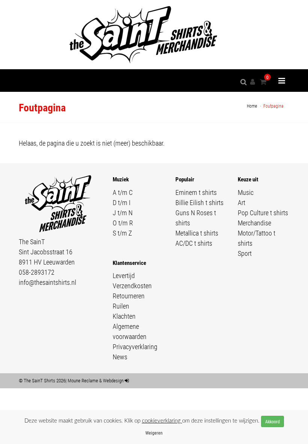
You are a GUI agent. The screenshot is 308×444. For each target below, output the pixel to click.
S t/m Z (122, 232)
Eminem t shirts (196, 192)
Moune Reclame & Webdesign (96, 380)
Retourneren (129, 295)
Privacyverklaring (135, 346)
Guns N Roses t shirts (195, 217)
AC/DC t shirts (193, 243)
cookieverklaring (162, 421)
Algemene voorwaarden (129, 331)
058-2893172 (36, 272)
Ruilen (121, 305)
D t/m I (121, 202)
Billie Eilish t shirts (199, 202)
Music (246, 192)
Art (241, 202)
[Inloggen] (254, 82)
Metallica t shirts (196, 232)
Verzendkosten (132, 285)
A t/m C (123, 192)
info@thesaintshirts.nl (47, 282)
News (120, 356)
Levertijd (124, 275)
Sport (245, 253)
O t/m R (123, 222)
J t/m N (123, 212)
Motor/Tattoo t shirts (256, 238)
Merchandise (254, 222)
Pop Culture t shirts (263, 212)
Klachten (124, 316)
